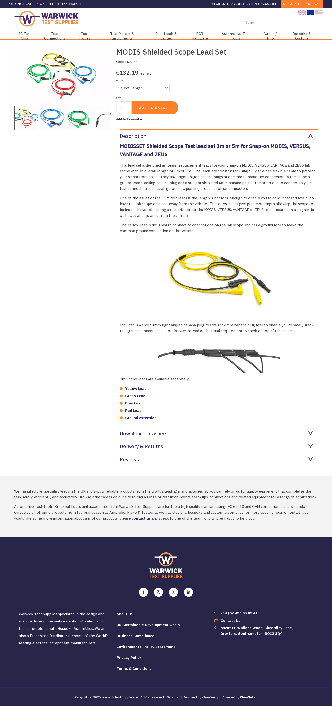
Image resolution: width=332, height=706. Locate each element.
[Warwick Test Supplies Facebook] (143, 592)
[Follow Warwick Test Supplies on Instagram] (158, 592)
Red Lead (133, 410)
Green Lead (135, 396)
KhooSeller (248, 697)
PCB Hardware (200, 36)
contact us (141, 518)
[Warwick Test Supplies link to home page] (46, 18)
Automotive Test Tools (236, 36)
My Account (266, 4)
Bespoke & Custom (301, 36)
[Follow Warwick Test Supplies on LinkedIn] (188, 592)
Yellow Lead (136, 388)
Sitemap (173, 697)
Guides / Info (270, 36)
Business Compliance (135, 635)
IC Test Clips (25, 36)
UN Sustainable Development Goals (148, 624)
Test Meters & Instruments (122, 36)
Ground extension (141, 417)
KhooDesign (211, 697)
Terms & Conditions (134, 668)
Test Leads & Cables (166, 36)
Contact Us (230, 620)
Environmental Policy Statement (146, 646)
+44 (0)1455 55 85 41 (239, 613)
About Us (125, 614)
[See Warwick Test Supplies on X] (173, 592)
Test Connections (54, 36)
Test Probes (84, 36)
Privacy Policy (129, 657)
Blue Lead (134, 403)
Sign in (219, 4)
